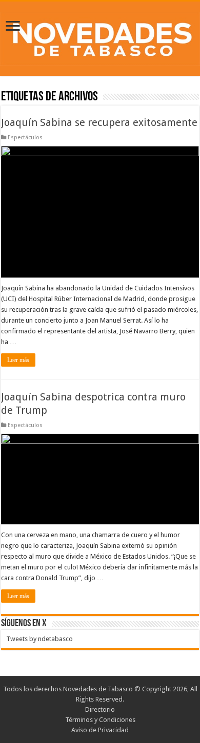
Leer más (18, 360)
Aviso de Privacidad (100, 730)
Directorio (100, 709)
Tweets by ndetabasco (39, 639)
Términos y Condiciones (100, 720)
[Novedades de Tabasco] (100, 37)
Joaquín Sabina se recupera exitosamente (99, 122)
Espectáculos (25, 137)
